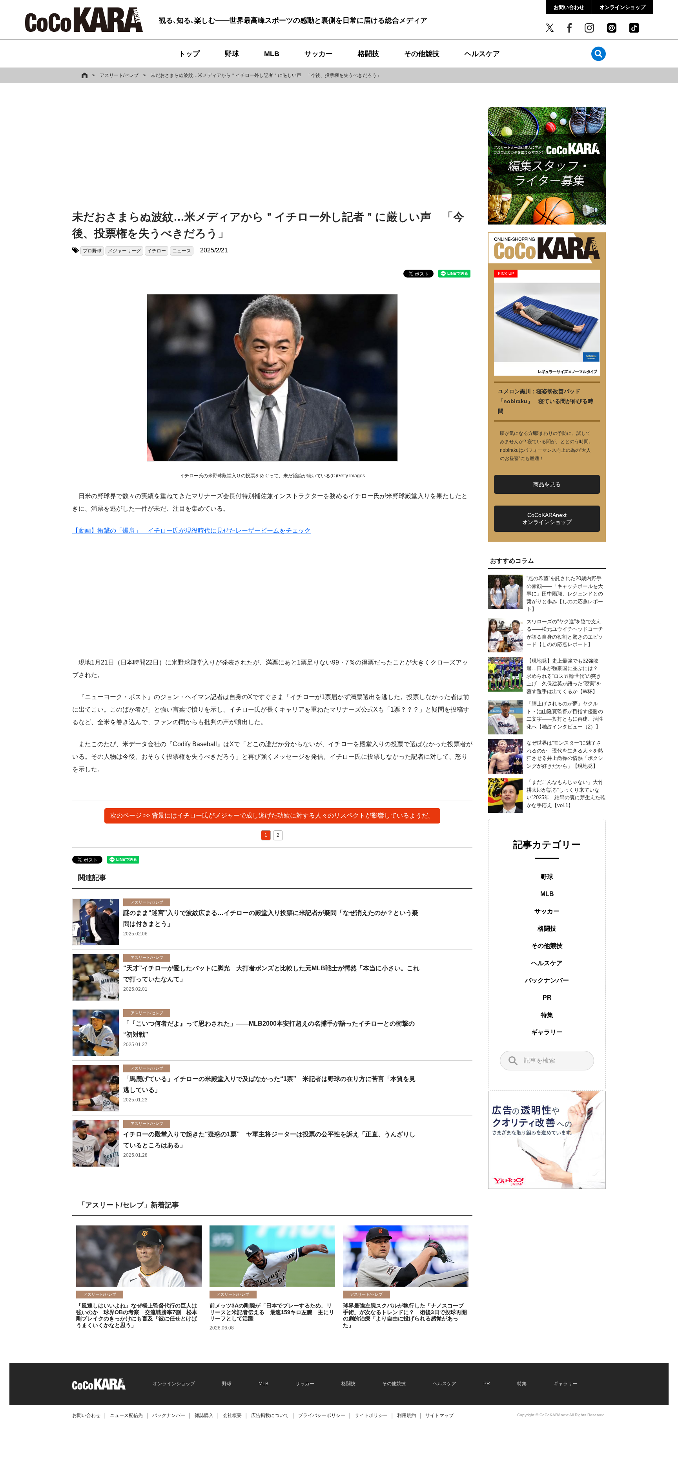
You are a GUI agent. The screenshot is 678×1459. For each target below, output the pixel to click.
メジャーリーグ (124, 251)
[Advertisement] (272, 148)
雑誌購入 (204, 1415)
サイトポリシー (371, 1415)
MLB (271, 54)
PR (547, 997)
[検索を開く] (598, 53)
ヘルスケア (482, 54)
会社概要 (232, 1415)
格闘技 (368, 54)
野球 (232, 54)
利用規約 (406, 1415)
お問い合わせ (569, 7)
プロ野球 (92, 251)
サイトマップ (439, 1415)
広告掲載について (270, 1415)
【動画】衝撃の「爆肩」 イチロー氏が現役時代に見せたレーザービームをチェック (191, 530)
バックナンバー (547, 980)
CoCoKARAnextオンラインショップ (547, 518)
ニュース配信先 (126, 1415)
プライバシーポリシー (321, 1415)
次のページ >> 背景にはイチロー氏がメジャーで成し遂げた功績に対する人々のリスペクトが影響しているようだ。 (272, 815)
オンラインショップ (622, 7)
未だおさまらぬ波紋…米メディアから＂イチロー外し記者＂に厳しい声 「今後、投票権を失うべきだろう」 (266, 75)
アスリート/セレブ (119, 75)
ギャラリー (547, 1032)
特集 (547, 1015)
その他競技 (421, 54)
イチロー (156, 251)
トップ (189, 54)
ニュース (181, 251)
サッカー (318, 54)
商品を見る (547, 484)
